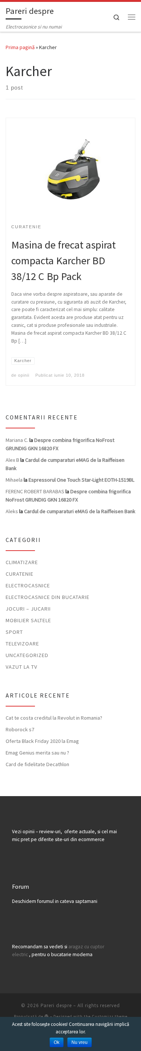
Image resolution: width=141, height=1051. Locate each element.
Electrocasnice (28, 585)
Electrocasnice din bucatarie (47, 597)
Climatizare (22, 562)
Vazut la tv (21, 666)
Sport (14, 632)
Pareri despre (56, 1005)
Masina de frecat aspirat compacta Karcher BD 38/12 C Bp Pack (63, 260)
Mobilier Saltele (28, 620)
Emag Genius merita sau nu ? (37, 752)
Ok (56, 1042)
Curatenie (19, 573)
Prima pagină (20, 47)
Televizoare (22, 643)
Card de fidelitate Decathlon (37, 764)
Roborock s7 (20, 729)
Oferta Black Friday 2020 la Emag (42, 741)
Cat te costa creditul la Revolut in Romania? (54, 717)
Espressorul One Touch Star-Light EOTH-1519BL (81, 479)
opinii (23, 375)
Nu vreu (79, 1042)
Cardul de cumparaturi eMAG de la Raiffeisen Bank (79, 511)
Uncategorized (27, 655)
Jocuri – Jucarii (28, 608)
